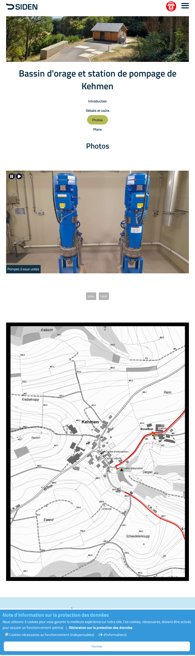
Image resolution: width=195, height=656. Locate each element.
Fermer (96, 646)
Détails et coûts (97, 110)
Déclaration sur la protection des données (101, 627)
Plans (97, 129)
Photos (97, 119)
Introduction (97, 101)
